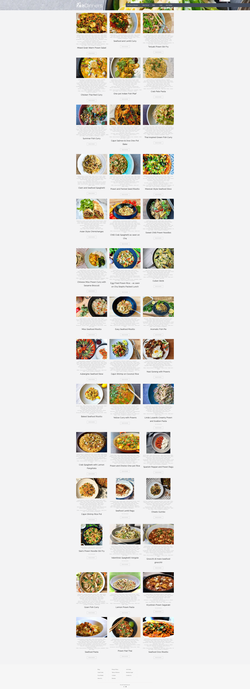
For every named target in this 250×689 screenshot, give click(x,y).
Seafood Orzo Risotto (158, 652)
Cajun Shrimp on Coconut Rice (125, 374)
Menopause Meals (97, 41)
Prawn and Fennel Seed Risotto (125, 189)
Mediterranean (87, 41)
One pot (88, 42)
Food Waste (100, 675)
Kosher (87, 87)
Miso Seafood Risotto (91, 329)
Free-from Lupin (86, 37)
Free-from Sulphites (88, 39)
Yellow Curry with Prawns (125, 417)
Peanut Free (85, 325)
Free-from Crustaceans (91, 82)
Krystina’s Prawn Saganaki (158, 605)
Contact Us (128, 675)
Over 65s (94, 42)
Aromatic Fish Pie (158, 329)
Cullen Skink (158, 281)
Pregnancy (157, 42)
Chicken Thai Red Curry (91, 95)
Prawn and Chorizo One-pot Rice (125, 466)
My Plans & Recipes (132, 5)
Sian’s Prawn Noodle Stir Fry (91, 551)
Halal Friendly (99, 39)
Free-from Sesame (93, 85)
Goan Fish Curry (91, 607)
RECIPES (130, 554)
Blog (99, 669)
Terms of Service (115, 672)
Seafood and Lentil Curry (125, 41)
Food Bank (128, 222)
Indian (118, 36)
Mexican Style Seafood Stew (158, 189)
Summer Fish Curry (92, 138)
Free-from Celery (130, 79)
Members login (129, 672)
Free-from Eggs (86, 36)
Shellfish (124, 37)
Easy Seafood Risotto (125, 329)
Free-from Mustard (91, 38)
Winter (162, 278)
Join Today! (169, 5)
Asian (155, 35)
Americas (113, 126)
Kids (122, 36)
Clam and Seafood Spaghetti (91, 188)
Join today (128, 669)
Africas (123, 361)
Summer (169, 42)
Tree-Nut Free (131, 37)
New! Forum (146, 5)
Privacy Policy (115, 669)
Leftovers (93, 40)
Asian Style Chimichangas (92, 231)
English (222, 0)
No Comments (158, 424)
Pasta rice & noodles (157, 41)
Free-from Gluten (95, 83)
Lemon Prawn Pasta (125, 607)
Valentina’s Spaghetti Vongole (125, 558)
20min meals (80, 35)
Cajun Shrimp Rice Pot (91, 514)
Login (160, 5)
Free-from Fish (95, 36)
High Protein (155, 39)
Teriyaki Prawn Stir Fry (158, 47)
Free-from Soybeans (124, 84)
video (130, 38)
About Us (100, 678)
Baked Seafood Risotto (91, 416)
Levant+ (118, 505)
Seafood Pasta (91, 652)
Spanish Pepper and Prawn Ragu (158, 467)
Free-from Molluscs (163, 37)
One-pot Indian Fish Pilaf (125, 93)
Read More (92, 53)
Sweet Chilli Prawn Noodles (158, 232)
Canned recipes (88, 35)
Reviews (114, 678)
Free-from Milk (96, 37)
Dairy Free (97, 35)
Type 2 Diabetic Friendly (94, 45)
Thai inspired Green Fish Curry (158, 137)
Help (153, 5)
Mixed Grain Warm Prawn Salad (91, 48)
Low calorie (93, 87)
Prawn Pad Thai (125, 651)
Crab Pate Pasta (158, 91)
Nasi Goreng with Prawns (158, 372)
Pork (87, 227)
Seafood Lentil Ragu (125, 511)
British (148, 270)
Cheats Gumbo (158, 512)
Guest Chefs (100, 672)
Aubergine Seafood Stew (91, 374)
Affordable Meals (91, 79)
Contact (114, 675)
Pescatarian (116, 37)
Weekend (97, 604)
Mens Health (164, 40)
